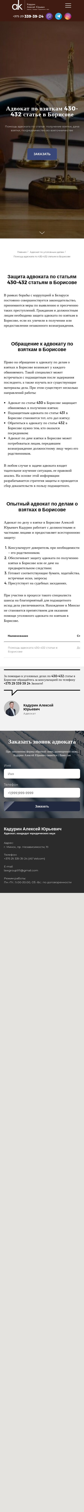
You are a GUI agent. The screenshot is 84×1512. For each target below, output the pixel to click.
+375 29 (18, 16)
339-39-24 (34, 16)
